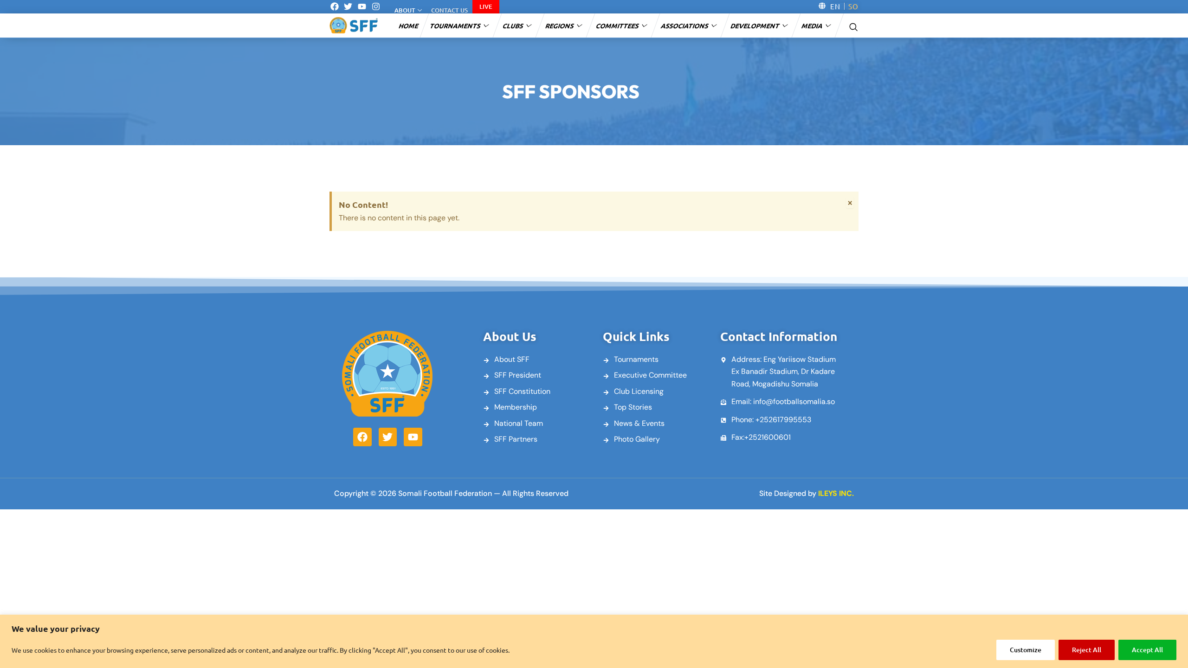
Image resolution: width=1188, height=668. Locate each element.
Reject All (1086, 649)
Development (755, 25)
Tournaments (456, 25)
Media (813, 25)
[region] (594, 641)
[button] (853, 26)
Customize (1025, 649)
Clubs (513, 25)
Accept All (1147, 649)
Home (409, 25)
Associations (685, 25)
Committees (618, 25)
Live (485, 6)
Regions (560, 25)
